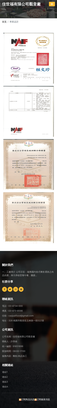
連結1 (4, 372)
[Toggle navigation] (52, 4)
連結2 (5, 376)
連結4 (5, 386)
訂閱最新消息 (43, 399)
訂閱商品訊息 (27, 399)
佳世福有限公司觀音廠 (21, 4)
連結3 (5, 381)
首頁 (4, 21)
